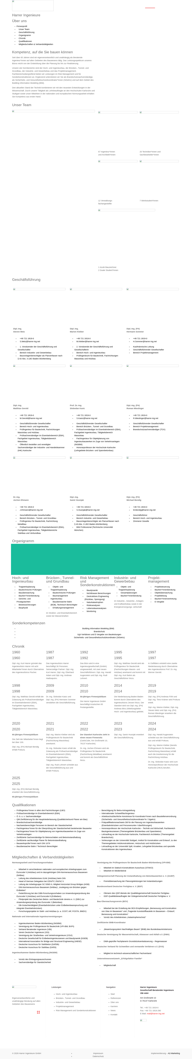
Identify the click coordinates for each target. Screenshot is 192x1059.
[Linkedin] (26, 1012)
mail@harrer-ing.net (156, 1013)
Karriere (159, 5)
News (167, 5)
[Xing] (32, 1012)
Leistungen (127, 5)
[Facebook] (14, 1012)
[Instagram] (20, 1012)
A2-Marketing (174, 1053)
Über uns (150, 5)
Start (118, 5)
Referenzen (139, 5)
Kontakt (176, 5)
